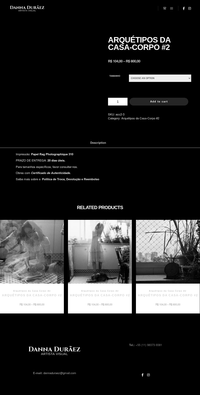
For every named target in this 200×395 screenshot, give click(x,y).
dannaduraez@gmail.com (59, 373)
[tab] (98, 143)
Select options (32, 255)
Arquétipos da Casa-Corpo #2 (140, 118)
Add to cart (159, 101)
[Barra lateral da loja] (164, 8)
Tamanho (114, 75)
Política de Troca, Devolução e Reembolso (70, 179)
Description (98, 142)
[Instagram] (189, 8)
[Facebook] (183, 8)
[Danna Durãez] (27, 8)
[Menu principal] (171, 8)
